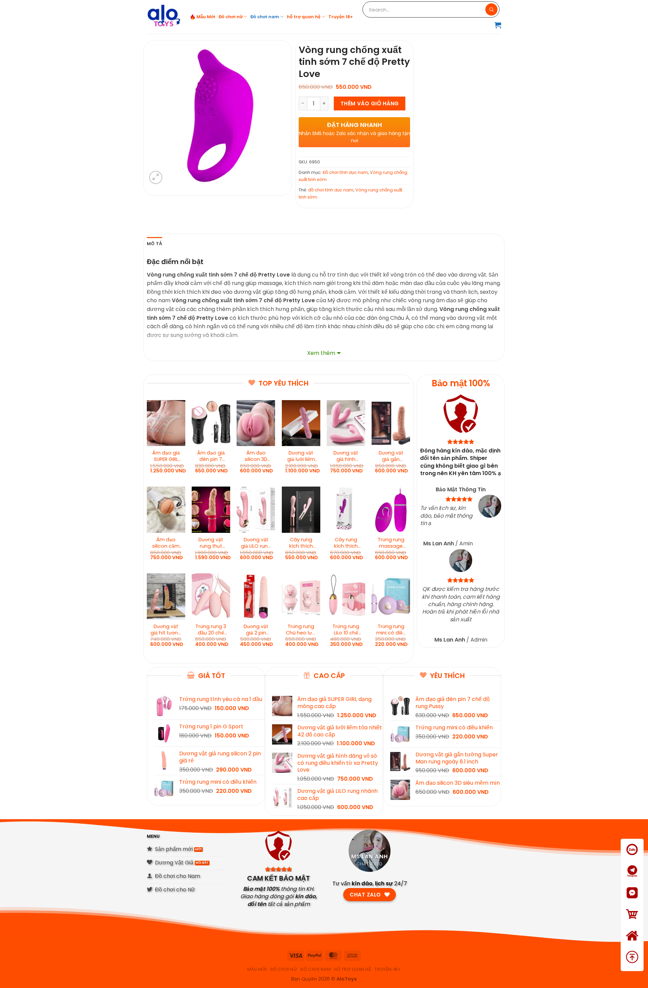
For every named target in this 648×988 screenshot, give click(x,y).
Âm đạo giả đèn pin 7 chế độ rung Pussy (210, 456)
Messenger (632, 901)
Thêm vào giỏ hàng (370, 103)
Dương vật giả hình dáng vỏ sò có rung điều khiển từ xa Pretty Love (346, 456)
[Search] (491, 9)
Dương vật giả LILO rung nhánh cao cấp (256, 543)
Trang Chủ (632, 944)
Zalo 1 (632, 858)
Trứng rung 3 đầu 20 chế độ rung (210, 629)
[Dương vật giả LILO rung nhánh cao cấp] (256, 509)
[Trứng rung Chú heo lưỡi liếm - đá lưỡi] (301, 596)
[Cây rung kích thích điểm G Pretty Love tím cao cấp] (346, 509)
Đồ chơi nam (264, 17)
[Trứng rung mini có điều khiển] (391, 596)
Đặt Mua (632, 922)
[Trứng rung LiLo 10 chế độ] (346, 596)
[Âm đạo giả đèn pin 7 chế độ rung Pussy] (211, 423)
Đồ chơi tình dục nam (345, 172)
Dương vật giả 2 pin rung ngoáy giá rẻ (256, 629)
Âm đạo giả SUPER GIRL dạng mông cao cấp (166, 456)
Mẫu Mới (205, 17)
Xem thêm (321, 353)
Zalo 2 (632, 879)
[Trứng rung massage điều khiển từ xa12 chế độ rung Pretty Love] (391, 509)
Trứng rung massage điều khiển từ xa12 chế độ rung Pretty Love (391, 543)
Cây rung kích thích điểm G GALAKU (301, 543)
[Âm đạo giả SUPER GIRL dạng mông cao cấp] (166, 423)
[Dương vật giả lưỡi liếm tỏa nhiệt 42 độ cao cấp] (301, 423)
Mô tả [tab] (154, 243)
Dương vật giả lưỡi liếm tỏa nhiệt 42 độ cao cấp (301, 456)
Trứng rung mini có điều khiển (391, 629)
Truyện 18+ (340, 17)
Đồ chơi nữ (231, 17)
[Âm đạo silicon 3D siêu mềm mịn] (256, 423)
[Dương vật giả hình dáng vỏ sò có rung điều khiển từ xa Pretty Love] (346, 423)
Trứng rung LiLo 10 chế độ (345, 629)
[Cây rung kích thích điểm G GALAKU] (301, 509)
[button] (497, 25)
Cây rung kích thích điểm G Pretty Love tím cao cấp (346, 543)
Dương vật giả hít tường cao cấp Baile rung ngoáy (166, 629)
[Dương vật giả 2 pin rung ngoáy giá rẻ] (256, 596)
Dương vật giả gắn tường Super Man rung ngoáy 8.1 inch (391, 456)
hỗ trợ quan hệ (303, 17)
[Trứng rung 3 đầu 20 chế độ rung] (211, 596)
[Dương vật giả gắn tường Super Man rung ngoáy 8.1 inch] (391, 423)
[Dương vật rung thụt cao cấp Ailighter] (211, 509)
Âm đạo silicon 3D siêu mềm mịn (256, 456)
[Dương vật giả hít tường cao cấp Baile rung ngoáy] (166, 596)
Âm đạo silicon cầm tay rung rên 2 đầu (166, 543)
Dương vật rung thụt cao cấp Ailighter (210, 543)
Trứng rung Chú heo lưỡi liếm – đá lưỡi (301, 629)
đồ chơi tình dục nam (330, 190)
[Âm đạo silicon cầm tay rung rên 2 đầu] (166, 509)
